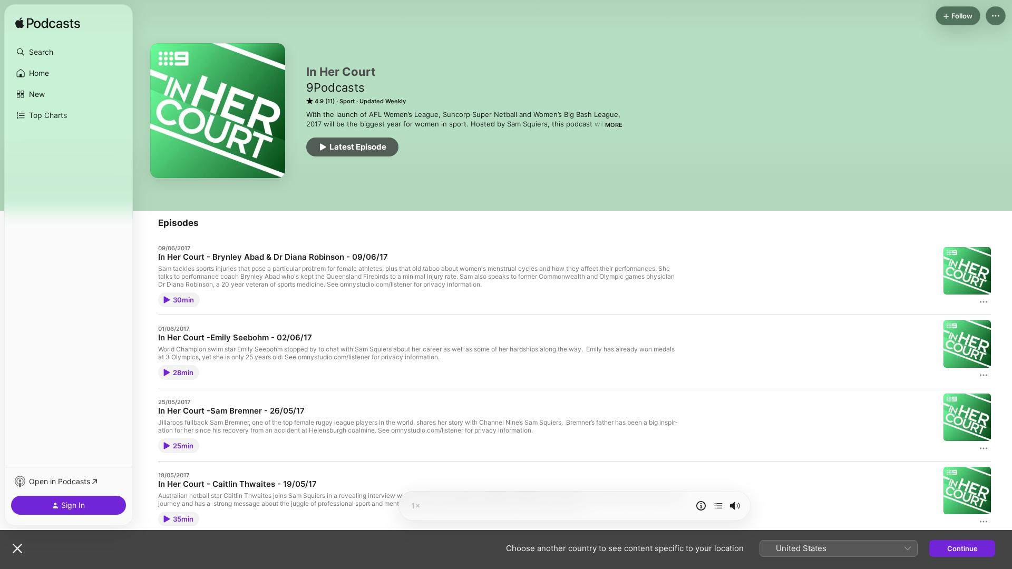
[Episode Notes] (701, 505)
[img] (47, 23)
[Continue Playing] (718, 505)
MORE (613, 125)
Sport (347, 101)
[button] (68, 52)
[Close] (17, 548)
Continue (962, 548)
